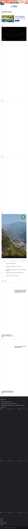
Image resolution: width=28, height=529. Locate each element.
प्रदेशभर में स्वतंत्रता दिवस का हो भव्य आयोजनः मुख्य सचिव (12, 275)
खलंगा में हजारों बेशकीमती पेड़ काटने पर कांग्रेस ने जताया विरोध (20, 17)
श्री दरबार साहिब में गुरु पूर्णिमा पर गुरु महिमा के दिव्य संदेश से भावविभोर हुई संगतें (14, 272)
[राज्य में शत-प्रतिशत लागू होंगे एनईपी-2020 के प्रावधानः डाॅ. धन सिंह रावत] (3, 267)
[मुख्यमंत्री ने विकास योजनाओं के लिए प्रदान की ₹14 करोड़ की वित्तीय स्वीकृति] (23, 462)
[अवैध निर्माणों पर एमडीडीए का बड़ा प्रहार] (14, 514)
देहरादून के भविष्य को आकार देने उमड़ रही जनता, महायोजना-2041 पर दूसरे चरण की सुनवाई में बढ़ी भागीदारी (20, 291)
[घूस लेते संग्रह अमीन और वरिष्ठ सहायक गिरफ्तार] (3, 264)
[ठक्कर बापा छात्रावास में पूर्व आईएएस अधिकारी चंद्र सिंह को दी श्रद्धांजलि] (5, 514)
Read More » (17, 20)
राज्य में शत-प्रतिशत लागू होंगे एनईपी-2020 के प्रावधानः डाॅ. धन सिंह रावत (14, 266)
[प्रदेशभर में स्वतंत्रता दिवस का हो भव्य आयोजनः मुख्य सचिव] (3, 276)
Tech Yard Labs (14, 527)
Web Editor (16, 15)
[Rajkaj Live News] (14, 6)
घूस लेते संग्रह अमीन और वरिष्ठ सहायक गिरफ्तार (11, 263)
